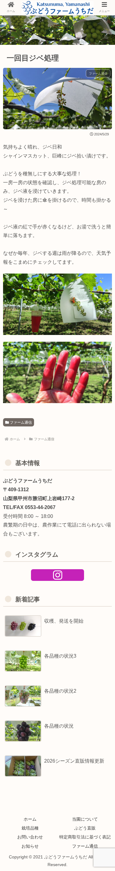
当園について (85, 819)
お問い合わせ (30, 836)
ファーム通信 (20, 422)
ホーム (30, 819)
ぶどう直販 (85, 828)
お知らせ (30, 846)
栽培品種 (30, 828)
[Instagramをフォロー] (57, 575)
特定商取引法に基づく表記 (85, 836)
